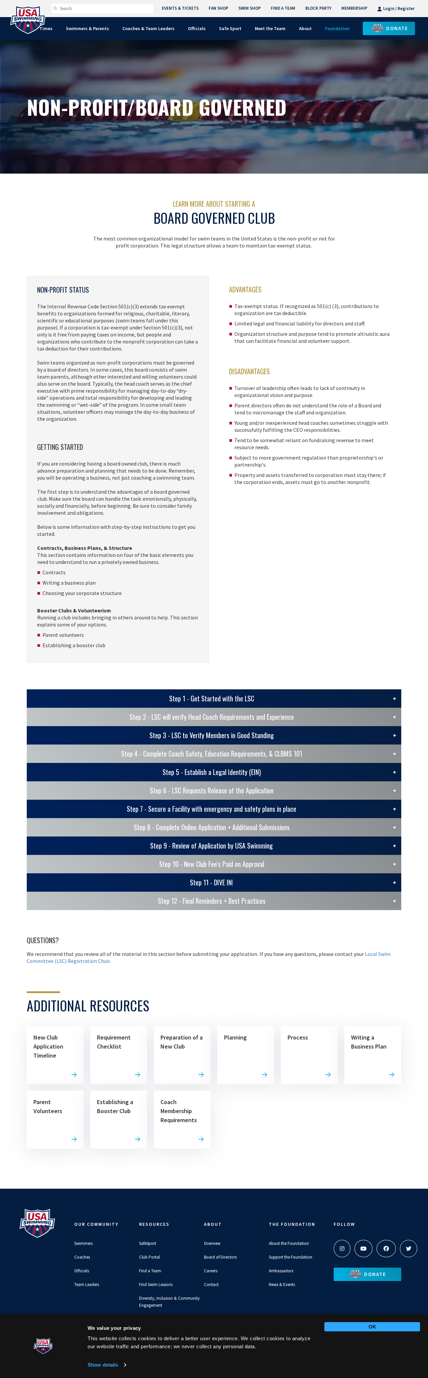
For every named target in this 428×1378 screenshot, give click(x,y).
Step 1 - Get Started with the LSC (211, 698)
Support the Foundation (290, 1257)
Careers (210, 1271)
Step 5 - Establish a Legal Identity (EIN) (212, 772)
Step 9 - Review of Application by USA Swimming (211, 846)
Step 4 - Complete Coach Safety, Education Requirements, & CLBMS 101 (211, 754)
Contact (211, 1284)
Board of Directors (220, 1257)
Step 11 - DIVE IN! (211, 882)
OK (372, 1327)
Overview (212, 1243)
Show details (103, 1365)
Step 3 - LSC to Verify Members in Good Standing (211, 735)
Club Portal (149, 1257)
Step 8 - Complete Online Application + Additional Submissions (212, 827)
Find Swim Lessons (156, 1284)
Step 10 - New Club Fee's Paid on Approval (211, 864)
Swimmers (83, 1243)
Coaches (82, 1257)
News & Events (282, 1284)
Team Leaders (86, 1284)
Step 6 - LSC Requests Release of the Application (212, 790)
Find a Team (150, 1271)
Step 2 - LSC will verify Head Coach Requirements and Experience (211, 717)
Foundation (337, 28)
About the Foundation (289, 1243)
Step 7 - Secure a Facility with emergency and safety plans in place (211, 809)
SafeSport (147, 1243)
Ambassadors (281, 1271)
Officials (81, 1271)
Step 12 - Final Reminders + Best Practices (211, 901)
